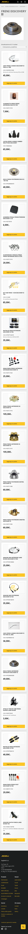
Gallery (16, 911)
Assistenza (3, 906)
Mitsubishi (17, 893)
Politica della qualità (6, 911)
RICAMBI (3, 888)
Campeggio (4, 899)
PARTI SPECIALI (5, 890)
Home (2, 6)
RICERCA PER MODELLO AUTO (11, 6)
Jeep (16, 890)
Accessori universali (6, 896)
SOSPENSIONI (4, 882)
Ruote (2, 885)
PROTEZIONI (4, 880)
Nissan (16, 888)
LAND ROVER (22, 6)
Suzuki (16, 882)
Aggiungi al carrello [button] (12, 83)
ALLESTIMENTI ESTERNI (7, 893)
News (16, 908)
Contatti (3, 908)
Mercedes (17, 896)
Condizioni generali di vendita (8, 922)
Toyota (16, 885)
